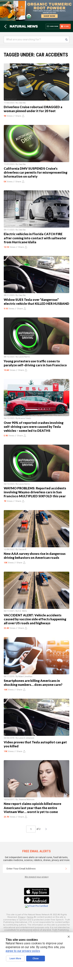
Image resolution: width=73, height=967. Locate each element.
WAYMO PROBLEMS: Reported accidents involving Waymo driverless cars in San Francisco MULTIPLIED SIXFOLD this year (35, 492)
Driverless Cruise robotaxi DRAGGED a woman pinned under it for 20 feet (33, 109)
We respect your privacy (36, 877)
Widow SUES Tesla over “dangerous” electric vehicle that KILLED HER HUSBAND (36, 302)
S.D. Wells (22, 611)
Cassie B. (22, 549)
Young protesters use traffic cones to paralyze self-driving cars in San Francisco (35, 363)
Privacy (21, 917)
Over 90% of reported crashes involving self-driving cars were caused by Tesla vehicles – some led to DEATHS (33, 427)
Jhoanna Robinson (26, 799)
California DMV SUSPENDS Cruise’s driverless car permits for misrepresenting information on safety (35, 172)
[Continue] (66, 869)
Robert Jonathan (25, 676)
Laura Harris (24, 357)
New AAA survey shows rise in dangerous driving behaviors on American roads (35, 556)
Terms (30, 917)
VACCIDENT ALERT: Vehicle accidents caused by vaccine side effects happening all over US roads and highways (35, 619)
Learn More (15, 958)
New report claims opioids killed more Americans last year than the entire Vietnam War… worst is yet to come (32, 808)
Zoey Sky (22, 103)
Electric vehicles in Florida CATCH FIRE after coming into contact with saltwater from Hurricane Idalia (35, 238)
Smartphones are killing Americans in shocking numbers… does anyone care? (33, 683)
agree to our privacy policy (23, 951)
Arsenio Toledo (24, 418)
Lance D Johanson (26, 738)
